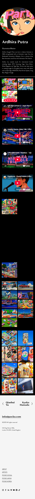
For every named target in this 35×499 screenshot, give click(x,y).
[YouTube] (14, 490)
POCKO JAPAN (6, 478)
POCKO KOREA (7, 481)
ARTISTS (4, 472)
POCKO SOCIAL (7, 475)
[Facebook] (6, 490)
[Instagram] (3, 490)
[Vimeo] (11, 490)
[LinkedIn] (8, 490)
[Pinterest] (16, 490)
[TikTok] (19, 490)
